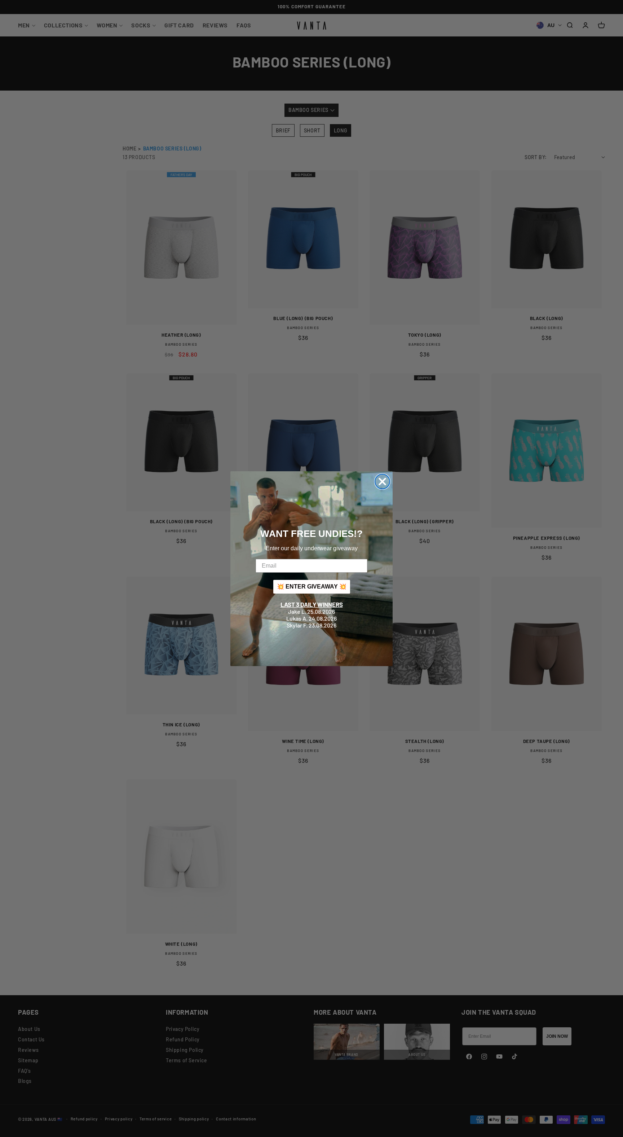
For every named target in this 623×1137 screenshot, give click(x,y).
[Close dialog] (382, 481)
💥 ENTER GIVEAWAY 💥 (311, 586)
